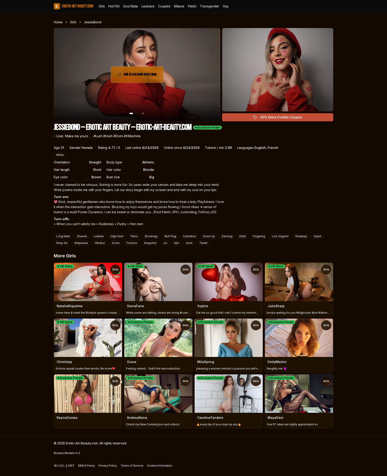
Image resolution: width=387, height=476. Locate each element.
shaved (82, 236)
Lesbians (148, 6)
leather (99, 236)
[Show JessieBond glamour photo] (143, 113)
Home (58, 22)
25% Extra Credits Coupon (283, 118)
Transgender (209, 6)
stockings (151, 236)
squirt (317, 236)
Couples (164, 6)
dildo (242, 236)
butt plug (170, 236)
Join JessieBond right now (142, 75)
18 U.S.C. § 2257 (64, 465)
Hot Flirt (114, 6)
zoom (116, 243)
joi (165, 243)
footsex (131, 243)
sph (176, 243)
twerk (203, 243)
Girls (102, 6)
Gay (226, 6)
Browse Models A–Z (67, 453)
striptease (81, 243)
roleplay (301, 236)
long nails (63, 236)
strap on (62, 243)
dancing (227, 236)
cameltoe (189, 236)
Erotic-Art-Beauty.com (74, 6)
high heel (116, 236)
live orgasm (280, 236)
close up (209, 236)
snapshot (150, 243)
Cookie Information (159, 465)
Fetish (192, 6)
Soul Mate (130, 6)
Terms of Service (131, 465)
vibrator (100, 243)
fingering (259, 236)
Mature (179, 6)
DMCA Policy (86, 465)
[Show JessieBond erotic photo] (131, 113)
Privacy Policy (108, 465)
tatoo (134, 236)
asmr (189, 243)
